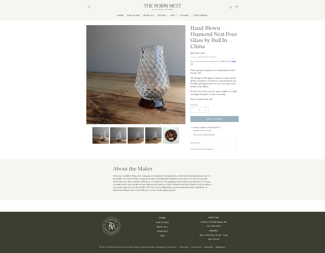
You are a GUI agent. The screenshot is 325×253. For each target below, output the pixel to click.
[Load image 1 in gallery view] (101, 135)
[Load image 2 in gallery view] (118, 135)
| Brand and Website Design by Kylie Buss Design (136, 247)
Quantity (194, 105)
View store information (204, 134)
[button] (89, 7)
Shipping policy (220, 247)
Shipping (193, 57)
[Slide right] (182, 135)
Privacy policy (184, 247)
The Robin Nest (112, 247)
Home (162, 218)
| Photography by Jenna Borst (166, 247)
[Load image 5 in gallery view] (171, 135)
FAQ (162, 236)
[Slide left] (89, 135)
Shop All (162, 227)
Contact (162, 231)
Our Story (162, 222)
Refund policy (208, 247)
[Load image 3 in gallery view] (136, 135)
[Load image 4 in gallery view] (153, 135)
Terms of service (196, 247)
